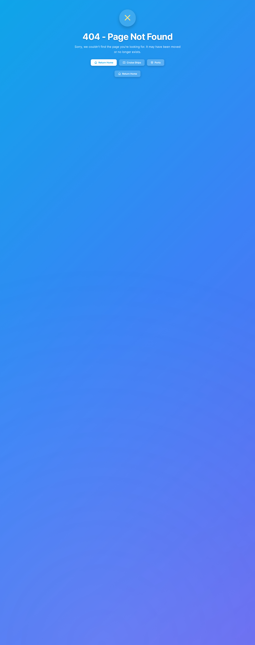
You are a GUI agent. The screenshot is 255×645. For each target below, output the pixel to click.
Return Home (105, 62)
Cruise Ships (134, 62)
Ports (158, 62)
